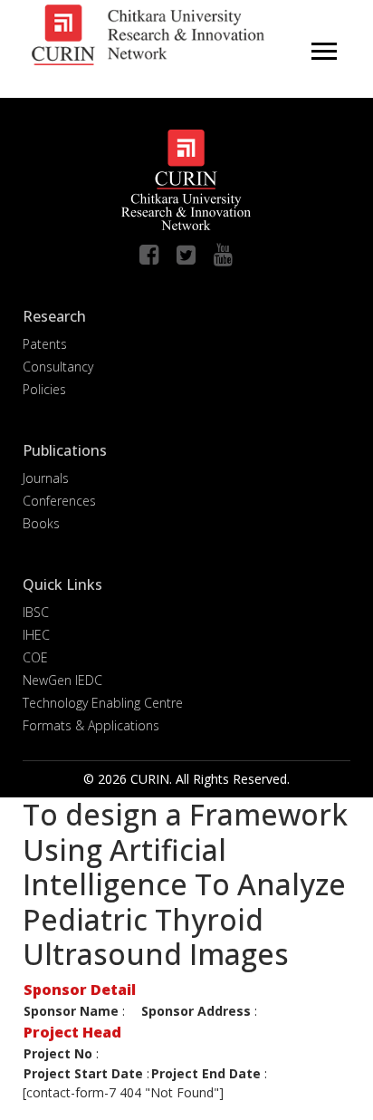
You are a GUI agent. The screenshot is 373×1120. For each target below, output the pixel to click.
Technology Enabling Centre (103, 702)
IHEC (36, 634)
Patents (45, 343)
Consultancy (58, 366)
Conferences (59, 500)
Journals (46, 478)
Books (41, 523)
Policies (44, 389)
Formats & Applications (91, 725)
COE (35, 657)
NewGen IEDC (62, 680)
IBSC (36, 612)
